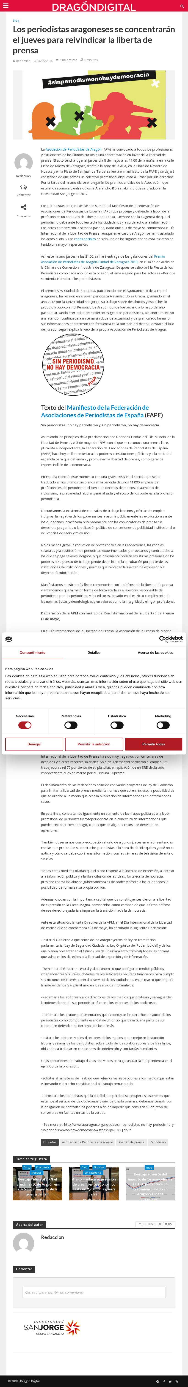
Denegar (34, 744)
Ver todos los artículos (155, 1224)
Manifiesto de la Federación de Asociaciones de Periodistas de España (95, 411)
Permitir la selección (94, 744)
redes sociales (85, 238)
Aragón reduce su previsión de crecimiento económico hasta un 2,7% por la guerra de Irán (94, 1186)
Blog (16, 20)
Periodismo (158, 1142)
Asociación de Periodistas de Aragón (73, 149)
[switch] (70, 725)
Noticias (36, 1173)
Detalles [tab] (94, 652)
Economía (42, 1167)
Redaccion (23, 61)
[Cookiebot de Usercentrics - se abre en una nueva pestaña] (163, 639)
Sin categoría (93, 1173)
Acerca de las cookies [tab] (155, 652)
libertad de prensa (131, 1142)
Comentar (23, 195)
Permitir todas (153, 744)
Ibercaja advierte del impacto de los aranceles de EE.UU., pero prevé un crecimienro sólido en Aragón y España (150, 1184)
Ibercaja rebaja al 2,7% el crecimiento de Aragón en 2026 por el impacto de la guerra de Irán (37, 1186)
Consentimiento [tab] (32, 652)
